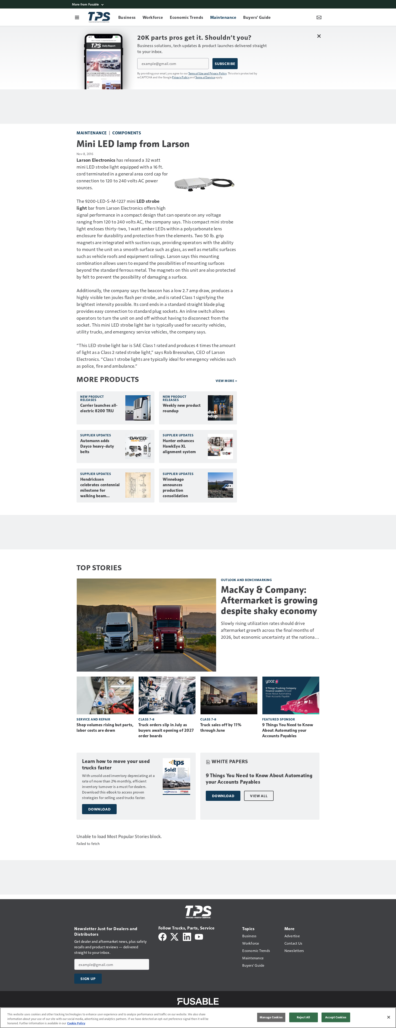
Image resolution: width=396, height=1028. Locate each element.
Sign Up (88, 978)
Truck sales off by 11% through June (221, 727)
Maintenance (92, 132)
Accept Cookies (335, 1017)
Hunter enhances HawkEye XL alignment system (179, 446)
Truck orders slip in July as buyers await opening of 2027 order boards (166, 730)
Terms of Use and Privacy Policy (207, 73)
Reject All (303, 1017)
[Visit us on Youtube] (199, 936)
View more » (226, 381)
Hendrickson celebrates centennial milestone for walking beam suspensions (100, 488)
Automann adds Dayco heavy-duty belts (97, 446)
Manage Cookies (271, 1017)
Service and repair (93, 719)
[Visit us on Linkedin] (187, 936)
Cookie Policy (76, 1023)
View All (258, 796)
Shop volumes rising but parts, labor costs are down (105, 727)
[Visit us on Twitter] (174, 936)
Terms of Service (205, 77)
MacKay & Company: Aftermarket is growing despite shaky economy (269, 600)
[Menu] (77, 17)
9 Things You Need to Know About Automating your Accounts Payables (287, 730)
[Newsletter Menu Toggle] (319, 17)
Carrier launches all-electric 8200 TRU (99, 408)
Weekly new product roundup (182, 408)
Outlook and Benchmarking (246, 580)
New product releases (92, 398)
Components (126, 132)
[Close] (389, 1017)
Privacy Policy (181, 77)
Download (99, 809)
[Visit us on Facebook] (162, 936)
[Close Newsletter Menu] (319, 36)
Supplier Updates (95, 435)
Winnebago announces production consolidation (175, 487)
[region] (198, 1017)
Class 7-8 (146, 719)
